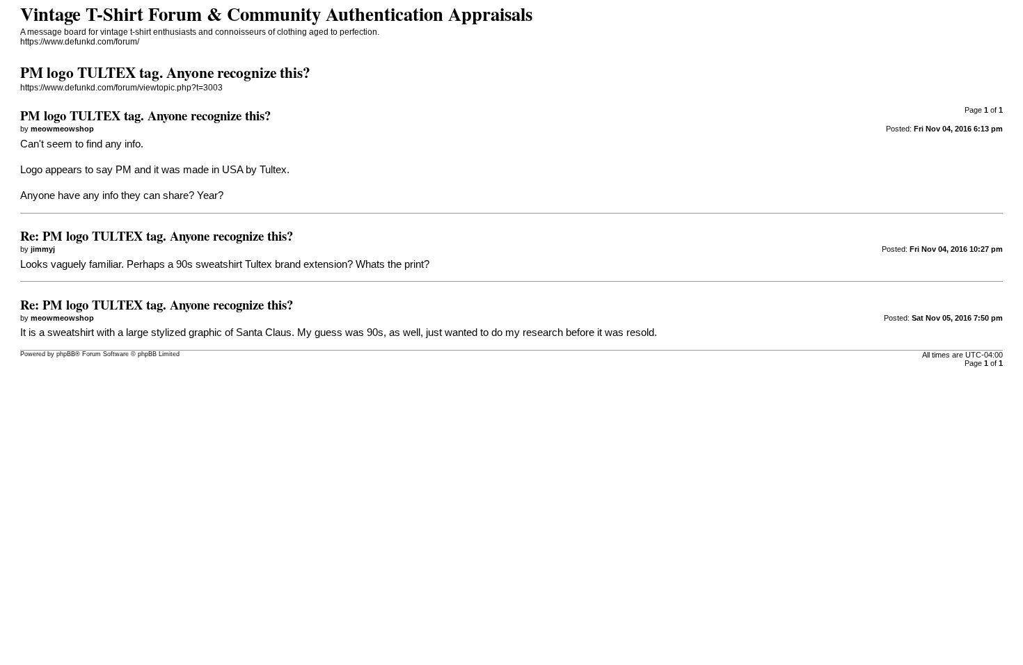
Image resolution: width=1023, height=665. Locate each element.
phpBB (65, 354)
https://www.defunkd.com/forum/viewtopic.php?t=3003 (121, 88)
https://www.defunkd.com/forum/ (79, 42)
